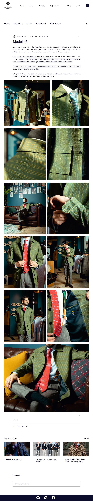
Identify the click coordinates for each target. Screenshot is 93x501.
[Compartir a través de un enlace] (27, 426)
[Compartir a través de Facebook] (14, 426)
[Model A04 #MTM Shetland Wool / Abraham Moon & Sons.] (76, 449)
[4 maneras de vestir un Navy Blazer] (46, 449)
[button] (87, 5)
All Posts (7, 24)
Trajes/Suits (18, 24)
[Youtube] (38, 497)
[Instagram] (45, 497)
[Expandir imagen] (27, 103)
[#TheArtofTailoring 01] (17, 449)
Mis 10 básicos (55, 24)
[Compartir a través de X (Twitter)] (18, 426)
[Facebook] (53, 497)
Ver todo (86, 438)
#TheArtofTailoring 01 (14, 460)
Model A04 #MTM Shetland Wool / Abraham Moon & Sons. (75, 461)
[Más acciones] (79, 36)
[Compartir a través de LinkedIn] (23, 426)
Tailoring (29, 24)
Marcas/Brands (41, 24)
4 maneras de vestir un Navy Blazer (46, 461)
